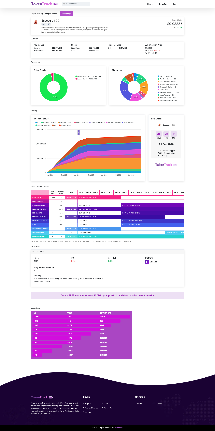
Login (175, 4)
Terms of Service (91, 408)
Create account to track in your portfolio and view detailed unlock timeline (108, 295)
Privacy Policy (109, 408)
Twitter (139, 404)
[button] (88, 76)
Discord (159, 404)
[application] (68, 87)
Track (66, 14)
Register (163, 4)
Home (150, 4)
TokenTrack (118, 428)
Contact (88, 412)
